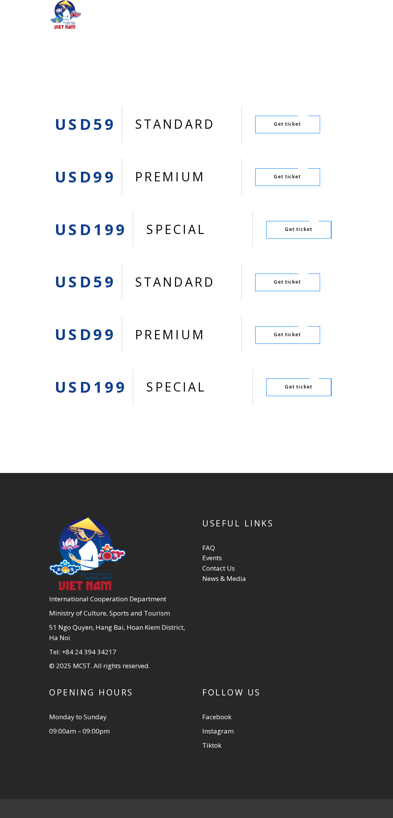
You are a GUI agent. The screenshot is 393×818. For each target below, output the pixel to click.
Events (212, 557)
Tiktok (211, 745)
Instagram (218, 731)
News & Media (224, 578)
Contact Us (218, 568)
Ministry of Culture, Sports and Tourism (109, 613)
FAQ (208, 547)
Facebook (216, 716)
